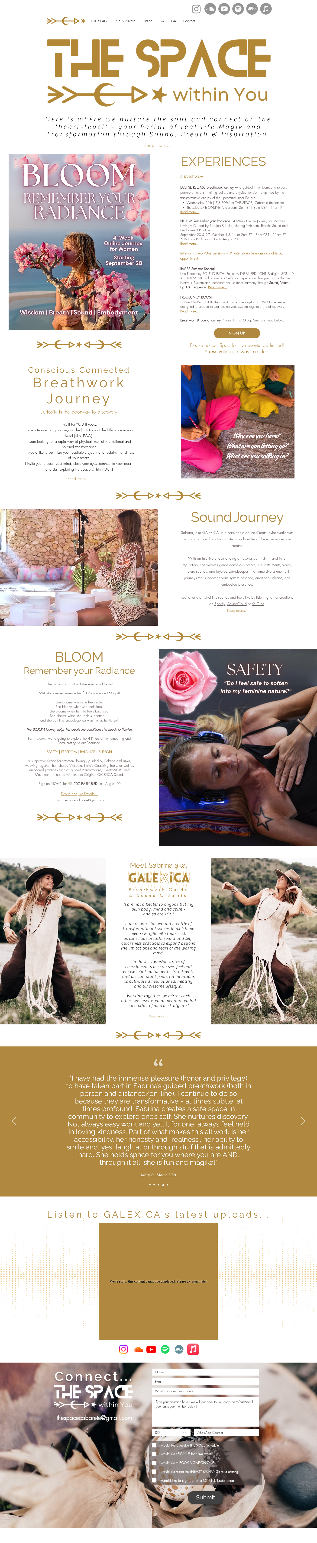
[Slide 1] (150, 1185)
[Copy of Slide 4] (167, 1185)
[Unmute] (195, 472)
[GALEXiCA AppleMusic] (193, 1349)
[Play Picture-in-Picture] (280, 472)
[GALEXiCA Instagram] (123, 1349)
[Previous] (14, 1121)
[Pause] (187, 472)
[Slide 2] (154, 1185)
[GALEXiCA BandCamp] (179, 1349)
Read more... (158, 145)
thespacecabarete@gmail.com (84, 800)
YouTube (258, 603)
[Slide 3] (158, 1185)
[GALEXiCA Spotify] (165, 1349)
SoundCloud (237, 603)
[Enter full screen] (288, 472)
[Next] (303, 1121)
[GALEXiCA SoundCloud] (137, 1349)
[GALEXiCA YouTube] (151, 1349)
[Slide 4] (162, 1185)
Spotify (219, 603)
